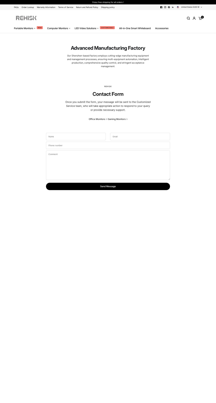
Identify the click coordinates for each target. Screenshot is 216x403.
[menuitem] (17, 7)
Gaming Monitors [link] (117, 119)
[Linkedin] (173, 7)
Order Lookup (28, 7)
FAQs (16, 7)
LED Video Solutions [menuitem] (85, 28)
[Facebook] (161, 7)
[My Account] (194, 18)
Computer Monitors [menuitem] (57, 28)
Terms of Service (65, 7)
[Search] (188, 18)
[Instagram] (165, 7)
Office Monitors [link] (97, 119)
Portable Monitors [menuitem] (23, 28)
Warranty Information (46, 7)
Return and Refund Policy (87, 7)
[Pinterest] (169, 7)
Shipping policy (108, 7)
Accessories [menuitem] (161, 28)
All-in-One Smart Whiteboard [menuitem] (135, 28)
